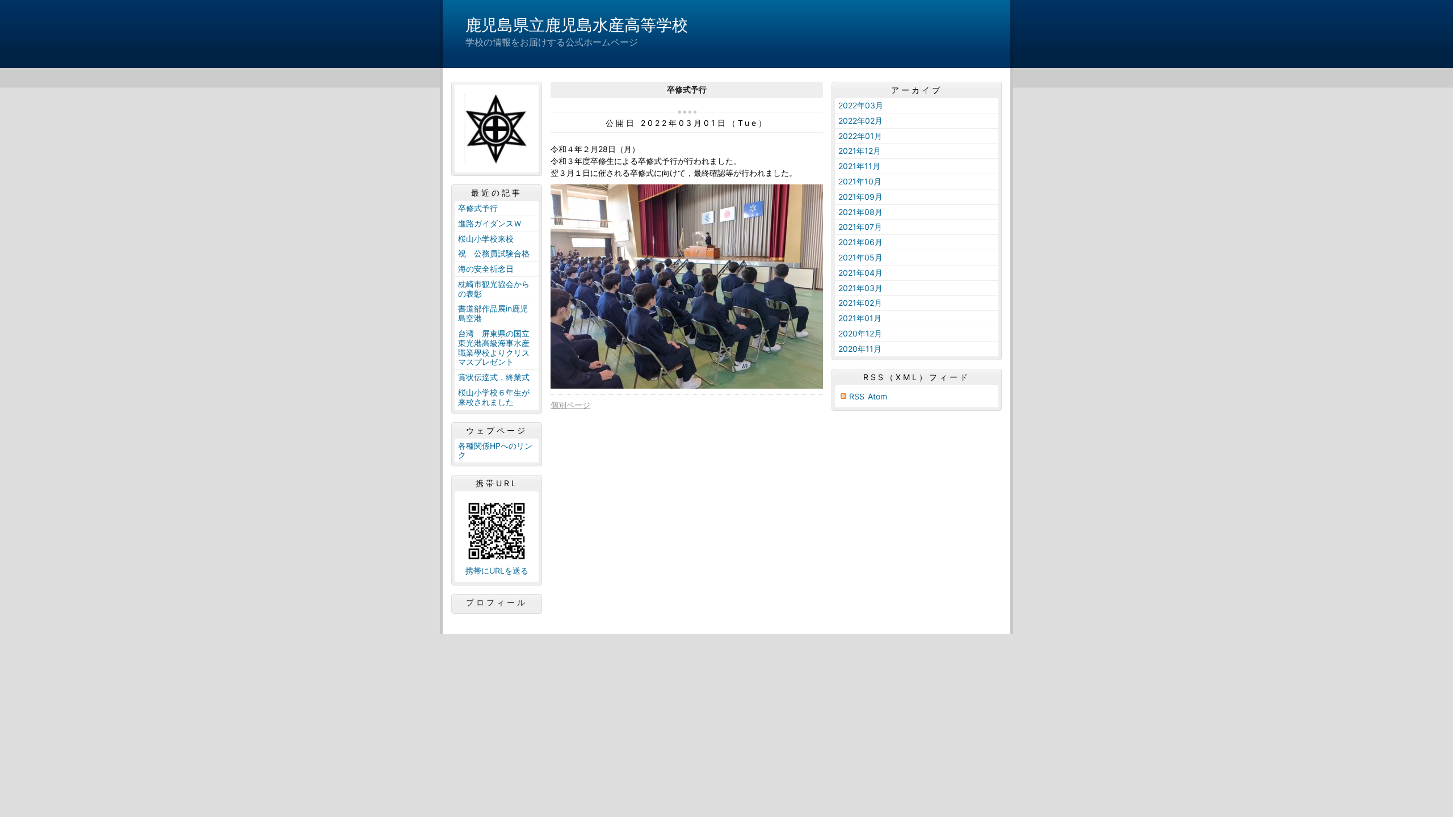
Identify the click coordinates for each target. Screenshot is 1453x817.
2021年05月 (860, 257)
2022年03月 (860, 105)
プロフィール (496, 603)
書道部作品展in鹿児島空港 (493, 313)
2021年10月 (859, 181)
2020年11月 (859, 348)
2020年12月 (860, 333)
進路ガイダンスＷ (490, 223)
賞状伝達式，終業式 (494, 377)
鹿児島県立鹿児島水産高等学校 (576, 25)
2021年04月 (860, 272)
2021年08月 (860, 212)
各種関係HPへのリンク (495, 450)
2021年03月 (860, 288)
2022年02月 (860, 120)
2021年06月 (860, 242)
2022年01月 (860, 136)
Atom (877, 396)
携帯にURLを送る (496, 570)
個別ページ (570, 405)
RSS (856, 396)
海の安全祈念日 (486, 268)
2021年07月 (860, 226)
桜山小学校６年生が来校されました (494, 397)
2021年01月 (859, 318)
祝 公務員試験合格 (494, 253)
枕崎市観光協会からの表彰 (494, 288)
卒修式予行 (478, 208)
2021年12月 (859, 150)
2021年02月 (860, 303)
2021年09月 (860, 196)
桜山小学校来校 (486, 238)
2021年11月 (859, 166)
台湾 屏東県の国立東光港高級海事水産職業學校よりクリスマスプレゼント (494, 348)
